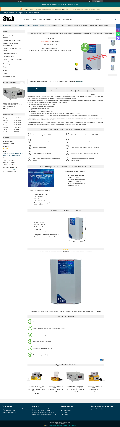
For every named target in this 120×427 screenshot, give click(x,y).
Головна (26, 19)
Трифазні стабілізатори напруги (12, 40)
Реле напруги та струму (10, 53)
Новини (5, 73)
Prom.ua (68, 422)
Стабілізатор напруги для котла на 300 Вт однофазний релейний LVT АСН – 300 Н (56, 388)
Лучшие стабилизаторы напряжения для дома (44, 414)
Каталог (33, 19)
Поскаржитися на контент (55, 425)
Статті (5, 70)
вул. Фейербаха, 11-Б (67, 410)
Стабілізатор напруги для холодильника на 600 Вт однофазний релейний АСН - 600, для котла (36, 389)
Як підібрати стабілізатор (8, 410)
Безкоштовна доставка (50, 48)
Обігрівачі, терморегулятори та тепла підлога (12, 60)
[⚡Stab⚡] (9, 18)
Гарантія (66, 19)
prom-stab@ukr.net (12, 169)
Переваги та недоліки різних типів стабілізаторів (15, 408)
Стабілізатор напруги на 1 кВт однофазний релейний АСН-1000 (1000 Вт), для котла (12, 104)
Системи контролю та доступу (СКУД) (12, 49)
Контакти (42, 19)
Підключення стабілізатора (9, 412)
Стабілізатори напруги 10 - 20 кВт (41, 25)
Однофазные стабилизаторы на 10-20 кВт (43, 412)
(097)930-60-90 (65, 412)
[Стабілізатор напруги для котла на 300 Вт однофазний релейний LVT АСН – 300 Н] (56, 376)
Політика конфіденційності (69, 425)
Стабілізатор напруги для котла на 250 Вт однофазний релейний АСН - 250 (95, 388)
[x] (102, 360)
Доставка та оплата (53, 19)
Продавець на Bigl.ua (60, 423)
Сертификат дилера (9, 76)
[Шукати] (115, 19)
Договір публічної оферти (97, 408)
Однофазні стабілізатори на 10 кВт (41, 410)
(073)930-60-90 (65, 414)
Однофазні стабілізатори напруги (20, 25)
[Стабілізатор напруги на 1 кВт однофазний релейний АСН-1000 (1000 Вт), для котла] (14, 93)
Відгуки (5, 67)
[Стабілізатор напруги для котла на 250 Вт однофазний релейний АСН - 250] (95, 376)
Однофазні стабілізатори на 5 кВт (41, 408)
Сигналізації (6, 64)
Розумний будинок (8, 56)
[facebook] (101, 360)
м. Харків (63, 408)
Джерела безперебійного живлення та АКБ (10, 44)
